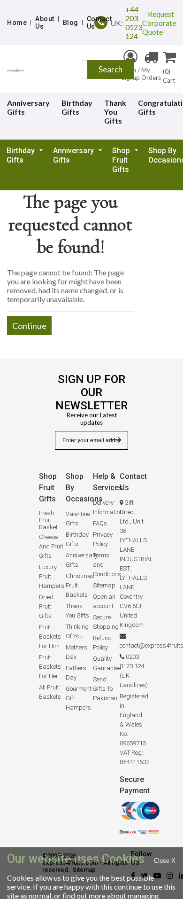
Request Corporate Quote (159, 22)
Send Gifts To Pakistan (105, 689)
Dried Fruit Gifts (46, 606)
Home (17, 22)
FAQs (100, 523)
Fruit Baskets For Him (50, 636)
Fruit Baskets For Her (50, 667)
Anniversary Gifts (73, 155)
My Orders (151, 73)
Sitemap (104, 585)
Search (110, 69)
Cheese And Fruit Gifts (51, 546)
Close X (164, 860)
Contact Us (99, 22)
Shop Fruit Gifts (121, 160)
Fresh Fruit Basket (48, 520)
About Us (44, 22)
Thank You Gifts (115, 111)
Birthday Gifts (76, 107)
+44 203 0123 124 (133, 22)
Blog (70, 22)
